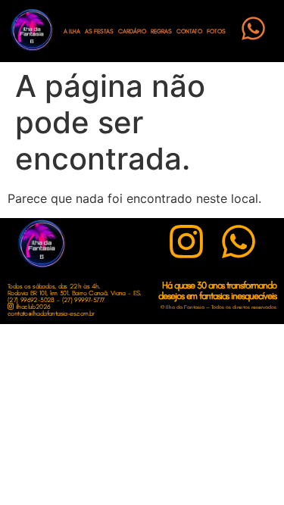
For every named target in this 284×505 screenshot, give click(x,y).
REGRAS (161, 31)
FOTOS (216, 31)
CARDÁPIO (132, 31)
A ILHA (72, 31)
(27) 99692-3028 (31, 299)
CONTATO (189, 31)
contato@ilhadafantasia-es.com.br (51, 313)
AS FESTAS (99, 31)
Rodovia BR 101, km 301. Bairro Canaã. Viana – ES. (74, 292)
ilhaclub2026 (31, 306)
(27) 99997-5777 (83, 299)
